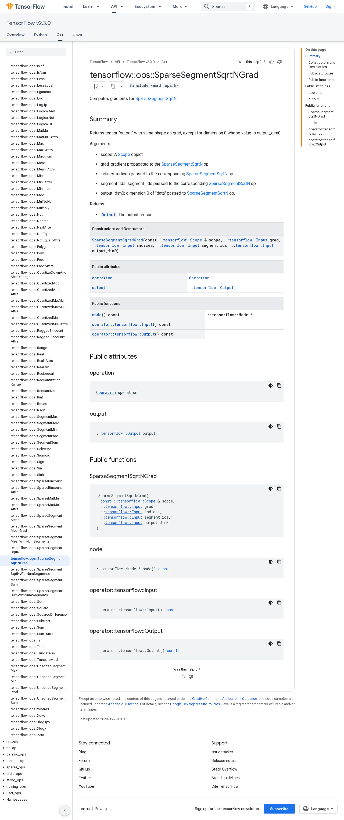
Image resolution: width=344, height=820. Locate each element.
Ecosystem (145, 6)
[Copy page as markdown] (113, 86)
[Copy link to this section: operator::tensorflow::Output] (168, 631)
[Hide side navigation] (64, 810)
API (114, 6)
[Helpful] (271, 62)
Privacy (101, 809)
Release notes (224, 760)
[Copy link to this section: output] (111, 414)
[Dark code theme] (270, 385)
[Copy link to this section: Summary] (122, 119)
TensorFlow (99, 62)
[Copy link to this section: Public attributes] (142, 357)
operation (102, 277)
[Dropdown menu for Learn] (99, 6)
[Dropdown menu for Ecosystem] (161, 6)
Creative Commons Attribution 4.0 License (224, 699)
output (98, 287)
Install (68, 6)
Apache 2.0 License (123, 704)
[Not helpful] (279, 62)
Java (77, 34)
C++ (60, 34)
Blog (82, 752)
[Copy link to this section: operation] (119, 373)
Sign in (331, 6)
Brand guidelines (226, 778)
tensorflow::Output (213, 287)
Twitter (85, 778)
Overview (15, 34)
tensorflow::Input (248, 240)
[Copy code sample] (279, 385)
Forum (84, 760)
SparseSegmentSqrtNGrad (117, 240)
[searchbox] (36, 52)
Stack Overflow (224, 769)
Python (40, 34)
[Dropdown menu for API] (123, 6)
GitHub (310, 6)
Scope (124, 154)
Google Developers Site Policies (195, 704)
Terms (84, 809)
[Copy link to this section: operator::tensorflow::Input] (162, 590)
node (97, 314)
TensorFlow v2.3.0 (28, 23)
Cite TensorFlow (225, 786)
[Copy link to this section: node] (107, 550)
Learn (88, 6)
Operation (199, 277)
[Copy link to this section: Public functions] (142, 460)
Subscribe (279, 808)
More (177, 6)
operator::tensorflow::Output (123, 334)
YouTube (86, 786)
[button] (35, 741)
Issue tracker (222, 752)
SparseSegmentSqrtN (156, 98)
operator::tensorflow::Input (122, 324)
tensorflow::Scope (182, 240)
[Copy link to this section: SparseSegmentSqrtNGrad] (162, 476)
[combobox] (228, 6)
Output (109, 214)
